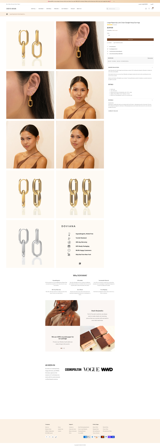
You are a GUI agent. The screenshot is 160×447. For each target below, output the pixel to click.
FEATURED (41, 8)
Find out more (150, 58)
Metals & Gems (48, 429)
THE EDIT (73, 8)
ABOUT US (79, 8)
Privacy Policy (105, 429)
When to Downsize (72, 431)
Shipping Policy (96, 429)
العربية (152, 4)
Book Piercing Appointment (83, 427)
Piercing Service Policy (107, 431)
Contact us (71, 427)
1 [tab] (61, 348)
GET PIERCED (65, 8)
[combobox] (113, 8)
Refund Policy (105, 427)
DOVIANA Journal (48, 433)
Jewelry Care (60, 429)
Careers (59, 431)
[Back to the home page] (7, 14)
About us (47, 427)
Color (108, 33)
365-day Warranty (96, 431)
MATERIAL (48, 8)
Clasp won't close (72, 429)
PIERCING (56, 8)
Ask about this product (119, 42)
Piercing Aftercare (82, 431)
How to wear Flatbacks (82, 429)
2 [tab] (62, 348)
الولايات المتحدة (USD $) (143, 4)
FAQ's (70, 433)
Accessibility (80, 433)
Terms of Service (96, 433)
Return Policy (95, 427)
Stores (59, 427)
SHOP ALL (33, 8)
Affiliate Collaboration (49, 431)
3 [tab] (64, 348)
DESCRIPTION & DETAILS (113, 67)
